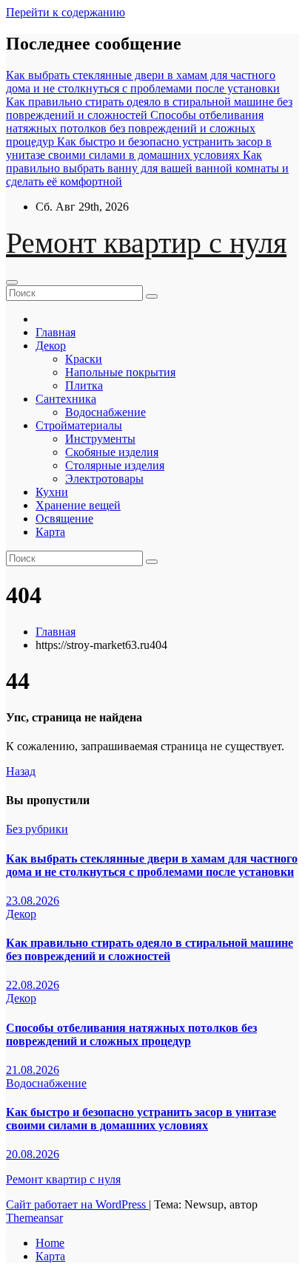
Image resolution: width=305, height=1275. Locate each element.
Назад (21, 771)
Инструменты (100, 438)
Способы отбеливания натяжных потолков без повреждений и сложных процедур (131, 1034)
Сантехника (66, 398)
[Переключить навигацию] (12, 282)
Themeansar (34, 1217)
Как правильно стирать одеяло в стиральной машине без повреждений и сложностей (149, 949)
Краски (83, 359)
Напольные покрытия (120, 372)
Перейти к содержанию (65, 12)
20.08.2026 (32, 1154)
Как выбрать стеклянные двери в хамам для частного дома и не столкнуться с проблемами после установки (152, 865)
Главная (56, 332)
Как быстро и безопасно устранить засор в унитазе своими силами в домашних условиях (141, 1119)
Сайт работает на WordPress (77, 1204)
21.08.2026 (32, 1070)
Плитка (84, 385)
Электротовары (104, 478)
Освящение (64, 518)
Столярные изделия (114, 465)
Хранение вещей (78, 505)
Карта (50, 532)
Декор (51, 345)
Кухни (52, 492)
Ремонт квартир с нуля (146, 242)
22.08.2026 (32, 985)
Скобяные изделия (111, 452)
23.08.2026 (32, 900)
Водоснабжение (105, 412)
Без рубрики (37, 829)
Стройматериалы (79, 425)
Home (50, 1243)
